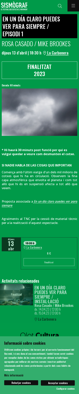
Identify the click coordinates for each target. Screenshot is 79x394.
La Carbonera (57, 52)
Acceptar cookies (58, 383)
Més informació (13, 375)
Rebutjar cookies (21, 383)
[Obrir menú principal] (73, 5)
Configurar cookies (65, 389)
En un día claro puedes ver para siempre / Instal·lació (51, 294)
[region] (39, 112)
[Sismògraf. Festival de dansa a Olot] (13, 5)
